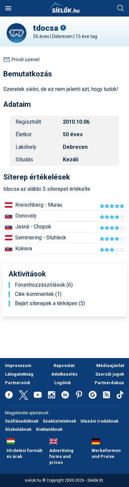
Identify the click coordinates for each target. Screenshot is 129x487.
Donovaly (26, 216)
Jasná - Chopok (33, 226)
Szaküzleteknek (59, 421)
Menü (8, 8)
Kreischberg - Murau (38, 205)
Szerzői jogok (109, 374)
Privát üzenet (26, 59)
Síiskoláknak (18, 429)
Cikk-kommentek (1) (38, 294)
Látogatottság (19, 374)
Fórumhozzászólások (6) (44, 285)
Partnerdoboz (109, 382)
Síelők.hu (64, 7)
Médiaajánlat (110, 365)
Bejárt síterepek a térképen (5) (50, 303)
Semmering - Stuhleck (40, 237)
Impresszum (18, 365)
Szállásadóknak (21, 421)
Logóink (62, 382)
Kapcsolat (64, 365)
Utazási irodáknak (99, 421)
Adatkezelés (64, 374)
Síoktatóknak (49, 429)
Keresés (120, 8)
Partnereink (17, 382)
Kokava (23, 248)
